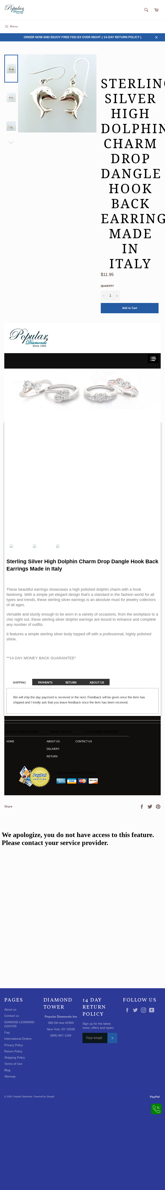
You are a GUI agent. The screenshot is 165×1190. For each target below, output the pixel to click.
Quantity (107, 286)
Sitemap (9, 1076)
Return (52, 756)
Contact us (83, 741)
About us (53, 741)
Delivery (53, 748)
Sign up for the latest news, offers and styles (98, 1025)
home (10, 741)
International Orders (18, 1038)
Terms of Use (13, 1063)
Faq (7, 1032)
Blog (7, 1070)
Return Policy (13, 1051)
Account (155, 26)
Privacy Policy (13, 1045)
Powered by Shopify (44, 1096)
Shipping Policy (14, 1057)
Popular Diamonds (22, 1096)
